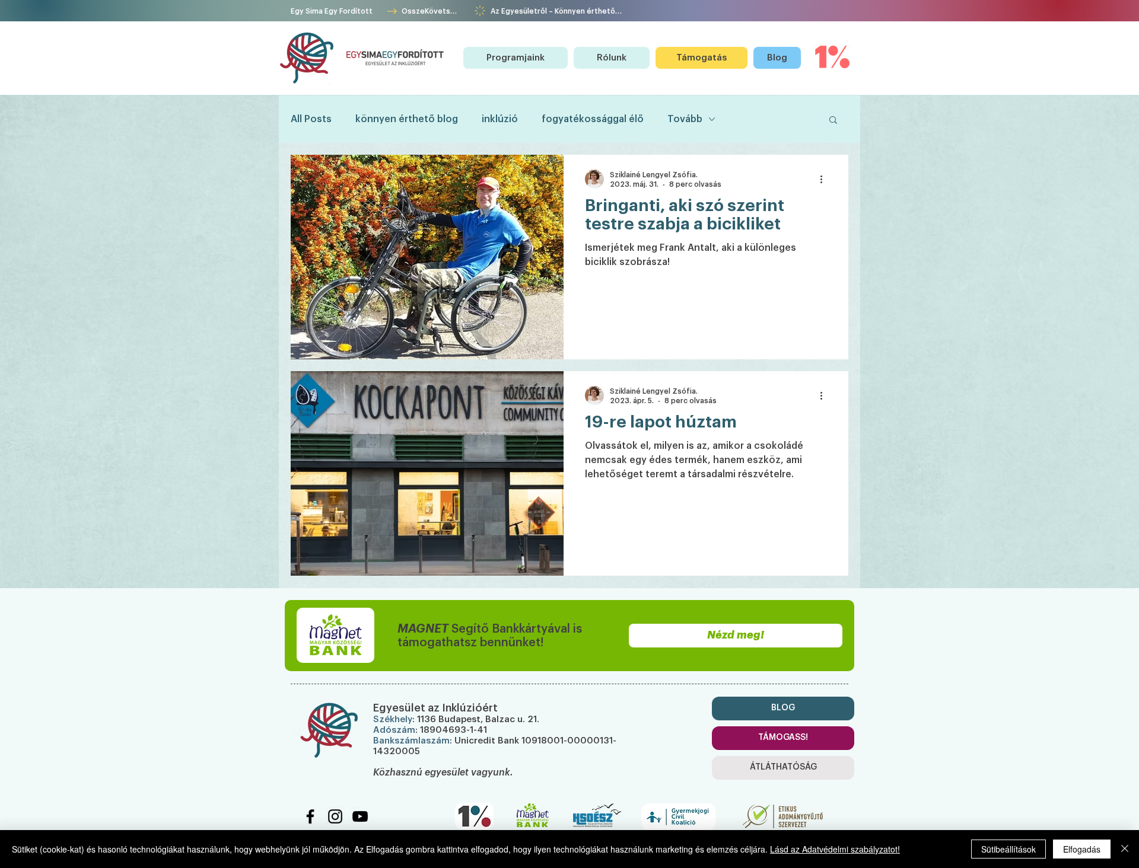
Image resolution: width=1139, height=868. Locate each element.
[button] (515, 58)
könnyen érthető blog (406, 119)
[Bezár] (1125, 849)
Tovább (684, 119)
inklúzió (500, 119)
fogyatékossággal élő (593, 119)
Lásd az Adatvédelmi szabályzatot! (835, 849)
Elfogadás (1081, 849)
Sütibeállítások (1008, 849)
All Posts (311, 119)
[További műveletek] (825, 179)
